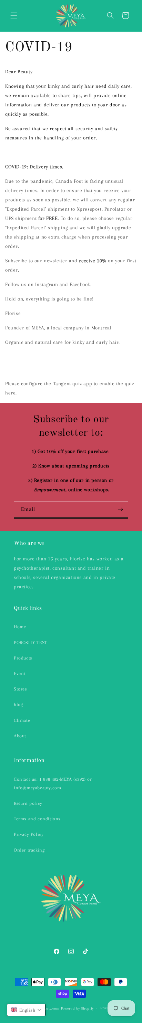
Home (20, 626)
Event (20, 673)
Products (23, 658)
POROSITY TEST (30, 642)
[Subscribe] (120, 509)
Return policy (28, 803)
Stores (20, 689)
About (20, 735)
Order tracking (29, 850)
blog (18, 704)
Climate (22, 720)
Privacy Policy (28, 834)
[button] (13, 15)
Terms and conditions (37, 818)
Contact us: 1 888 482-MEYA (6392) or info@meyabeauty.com (53, 783)
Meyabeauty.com (46, 1008)
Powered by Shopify (77, 1008)
